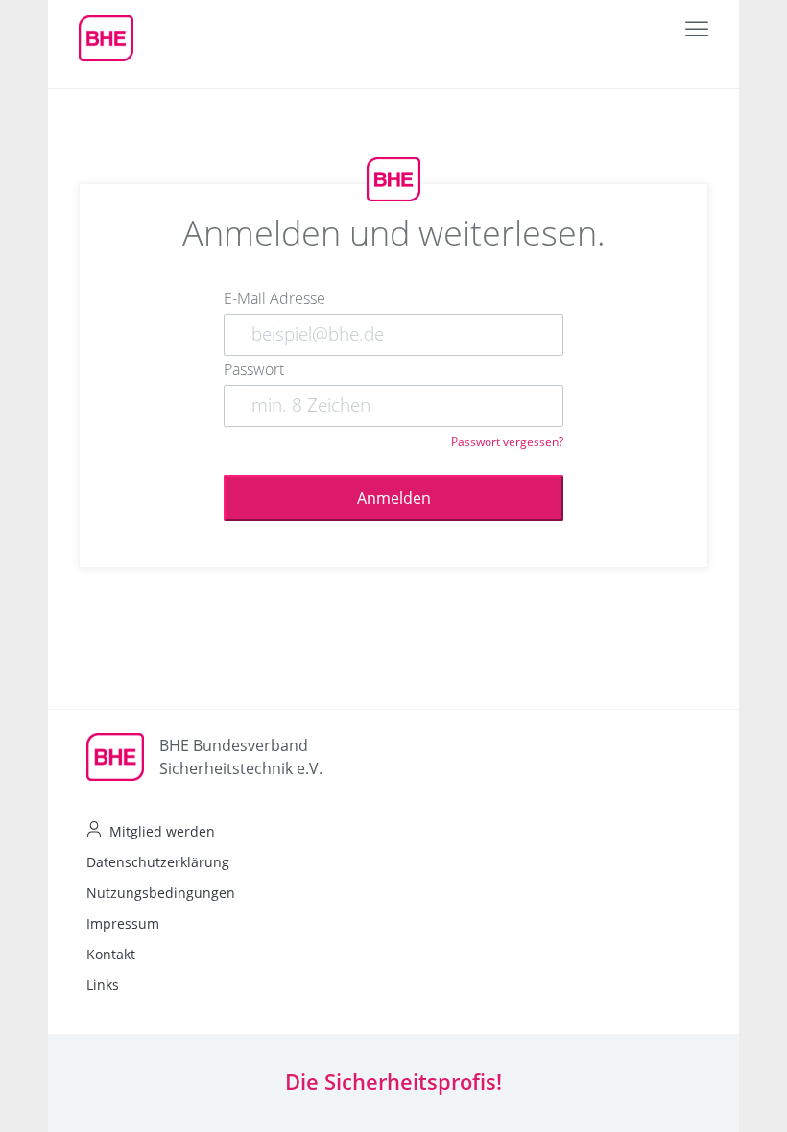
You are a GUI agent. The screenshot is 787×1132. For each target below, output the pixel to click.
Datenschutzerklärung (157, 862)
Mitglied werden (162, 831)
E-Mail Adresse (274, 298)
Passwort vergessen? (507, 442)
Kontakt (110, 954)
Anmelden (394, 497)
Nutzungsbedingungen (160, 893)
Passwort (254, 369)
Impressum (122, 923)
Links (102, 985)
